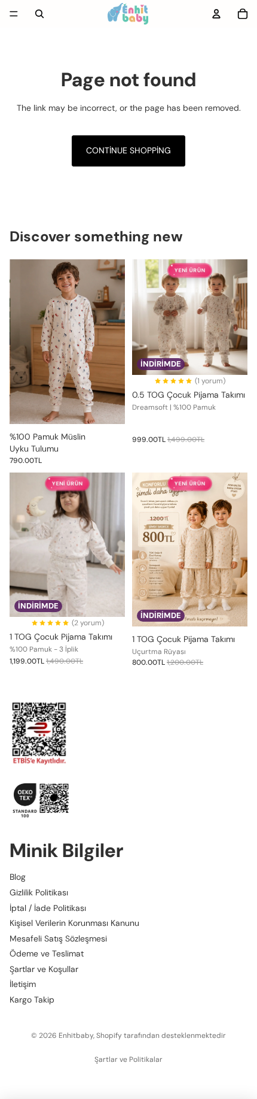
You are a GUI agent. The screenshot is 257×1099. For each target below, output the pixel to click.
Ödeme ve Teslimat (47, 953)
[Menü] (13, 14)
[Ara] (39, 14)
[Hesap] (216, 14)
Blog (18, 876)
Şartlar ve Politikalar (128, 1059)
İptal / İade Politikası (48, 908)
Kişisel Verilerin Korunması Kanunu (74, 923)
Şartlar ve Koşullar (44, 969)
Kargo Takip (32, 999)
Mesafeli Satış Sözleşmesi (58, 938)
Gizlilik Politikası (39, 892)
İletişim (23, 984)
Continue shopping (128, 150)
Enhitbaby (76, 1035)
